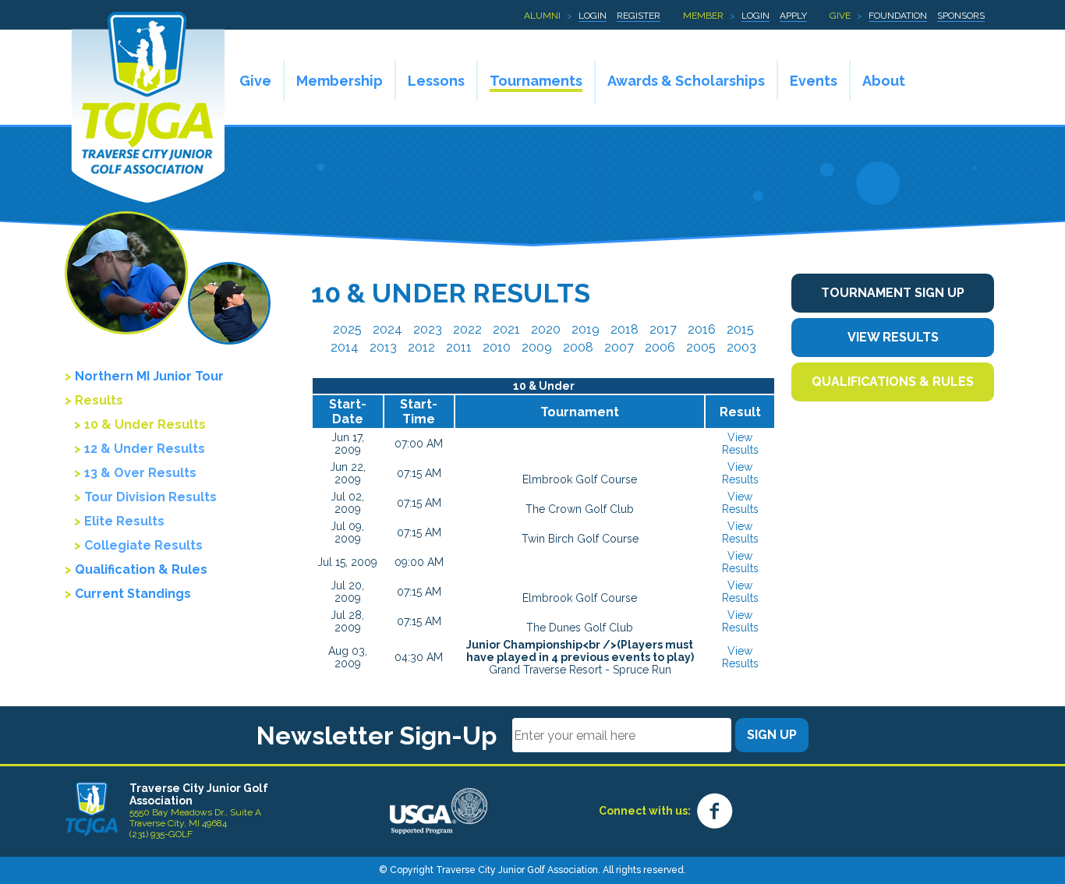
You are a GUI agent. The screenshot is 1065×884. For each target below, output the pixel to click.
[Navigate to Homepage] (91, 808)
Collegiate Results (143, 545)
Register (638, 15)
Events (813, 80)
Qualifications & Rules (893, 381)
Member (703, 15)
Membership (339, 80)
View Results (740, 443)
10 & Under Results (145, 424)
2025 (347, 329)
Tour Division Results (150, 497)
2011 (459, 347)
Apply (793, 15)
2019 (585, 329)
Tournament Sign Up (892, 292)
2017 (663, 329)
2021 (506, 329)
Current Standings (133, 593)
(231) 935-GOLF (161, 834)
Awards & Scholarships (686, 80)
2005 (701, 347)
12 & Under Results (144, 448)
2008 (578, 347)
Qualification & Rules (141, 569)
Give (840, 15)
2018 (624, 329)
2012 (421, 347)
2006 (660, 347)
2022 (467, 329)
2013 (383, 347)
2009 (537, 347)
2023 (427, 329)
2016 (702, 329)
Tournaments (536, 80)
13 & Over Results (140, 472)
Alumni (542, 15)
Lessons (436, 80)
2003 (741, 347)
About (883, 80)
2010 (497, 347)
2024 (387, 329)
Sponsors (961, 15)
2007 (619, 347)
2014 (345, 347)
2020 (546, 329)
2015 (740, 329)
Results (99, 400)
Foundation (898, 15)
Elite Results (124, 521)
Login (592, 15)
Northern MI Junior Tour (149, 376)
